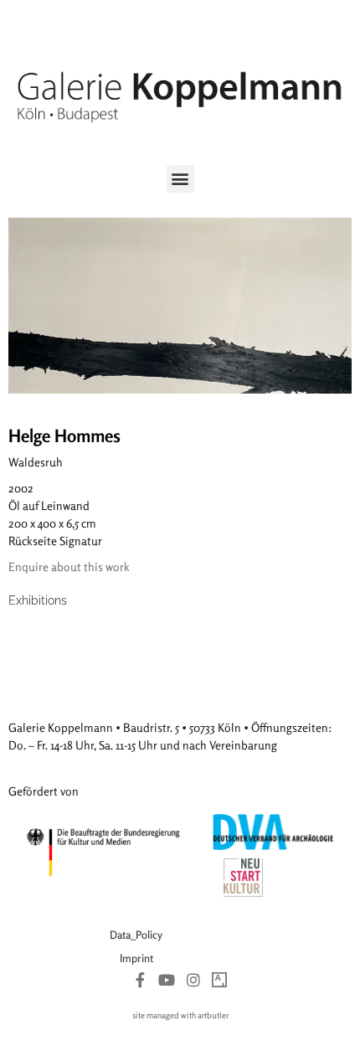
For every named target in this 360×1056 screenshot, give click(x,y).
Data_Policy (136, 934)
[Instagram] (193, 980)
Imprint (136, 958)
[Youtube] (166, 980)
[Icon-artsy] (220, 980)
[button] (180, 179)
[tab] (37, 601)
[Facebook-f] (140, 980)
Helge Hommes (64, 435)
